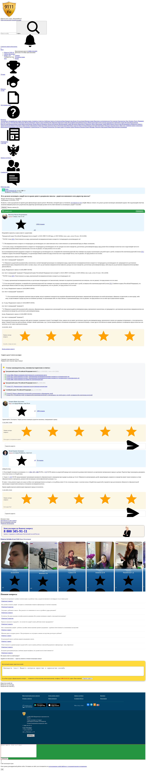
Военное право (89, 121)
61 (11, 683)
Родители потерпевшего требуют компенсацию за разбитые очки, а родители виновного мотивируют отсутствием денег (34, 599)
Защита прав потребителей (44, 122)
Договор (131, 121)
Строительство (35, 127)
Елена (6, 189)
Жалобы (15, 122)
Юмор (110, 127)
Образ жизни (26, 125)
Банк (63, 121)
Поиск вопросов (52, 698)
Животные (21, 122)
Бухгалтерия (81, 121)
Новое (7, 55)
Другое (8, 122)
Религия (107, 125)
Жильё (27, 122)
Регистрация (27, 539)
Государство (114, 121)
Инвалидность (83, 122)
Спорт (21, 127)
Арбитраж (47, 121)
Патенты (50, 125)
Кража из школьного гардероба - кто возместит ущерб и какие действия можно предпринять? (27, 622)
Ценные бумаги (85, 127)
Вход (2, 49)
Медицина (75, 124)
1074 (13, 239)
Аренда (52, 121)
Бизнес (75, 121)
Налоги (112, 124)
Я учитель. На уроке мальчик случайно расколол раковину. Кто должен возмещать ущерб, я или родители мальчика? (33, 616)
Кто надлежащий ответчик (8, 522)
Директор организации (7, 523)
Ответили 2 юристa (7, 601)
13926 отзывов (39, 227)
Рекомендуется (139, 211)
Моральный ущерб (101, 124)
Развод (103, 125)
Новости (13, 125)
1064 (30, 472)
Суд (40, 127)
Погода (55, 125)
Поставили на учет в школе (8, 520)
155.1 (142, 251)
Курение (56, 124)
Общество (41, 125)
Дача (127, 121)
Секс (124, 125)
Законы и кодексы (78, 695)
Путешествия (97, 125)
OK (2, 769)
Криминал (45, 124)
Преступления (82, 125)
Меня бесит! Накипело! (85, 124)
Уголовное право (69, 127)
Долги (136, 121)
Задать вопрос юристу (8, 349)
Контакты (102, 695)
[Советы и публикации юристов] (9, 17)
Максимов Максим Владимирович (17, 214)
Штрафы (92, 127)
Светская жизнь (114, 125)
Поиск (21, 539)
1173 (10, 477)
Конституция (5, 124)
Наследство (118, 124)
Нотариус (19, 125)
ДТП (11, 122)
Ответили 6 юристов (7, 607)
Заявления (55, 122)
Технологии (51, 127)
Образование (34, 125)
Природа (90, 125)
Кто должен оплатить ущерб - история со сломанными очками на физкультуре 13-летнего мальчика (29, 604)
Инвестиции (91, 122)
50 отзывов (38, 460)
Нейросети (134, 124)
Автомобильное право (15, 121)
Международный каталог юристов (31, 695)
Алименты (35, 121)
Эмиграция (104, 127)
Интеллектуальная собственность (105, 122)
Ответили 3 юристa (7, 624)
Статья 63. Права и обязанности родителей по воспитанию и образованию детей (29, 393)
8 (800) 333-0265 (32, 51)
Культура (50, 124)
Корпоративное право (15, 124)
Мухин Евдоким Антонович (16, 451)
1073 (13, 276)
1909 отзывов (39, 411)
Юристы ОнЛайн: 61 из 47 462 (10, 539)
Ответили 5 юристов (7, 618)
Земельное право (63, 122)
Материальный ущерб (65, 124)
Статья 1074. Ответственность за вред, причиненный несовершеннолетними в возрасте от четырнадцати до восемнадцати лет (42, 378)
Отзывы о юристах (27, 698)
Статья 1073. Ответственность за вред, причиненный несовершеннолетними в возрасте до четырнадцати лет (37, 376)
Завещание (32, 122)
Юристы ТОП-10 (9, 52)
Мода (93, 124)
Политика (61, 125)
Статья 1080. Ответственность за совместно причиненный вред (24, 379)
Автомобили (4, 121)
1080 (37, 472)
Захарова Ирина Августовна (16, 401)
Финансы (77, 127)
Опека (46, 125)
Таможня (45, 127)
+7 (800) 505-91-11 (27, 725)
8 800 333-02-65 (64, 678)
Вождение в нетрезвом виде (102, 121)
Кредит (39, 124)
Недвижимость (126, 124)
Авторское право (27, 121)
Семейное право (130, 125)
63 (46, 472)
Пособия (66, 125)
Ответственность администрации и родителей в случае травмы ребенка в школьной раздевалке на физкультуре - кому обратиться (37, 644)
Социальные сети (13, 127)
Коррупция (25, 124)
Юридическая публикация (119, 127)
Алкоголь (41, 121)
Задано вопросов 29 (10, 190)
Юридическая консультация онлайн (11, 20)
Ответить (4, 207)
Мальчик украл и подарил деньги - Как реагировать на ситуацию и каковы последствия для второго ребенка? (31, 633)
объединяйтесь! (17, 18)
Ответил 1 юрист (6, 630)
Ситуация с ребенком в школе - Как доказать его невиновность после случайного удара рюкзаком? (28, 610)
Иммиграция (75, 122)
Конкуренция (134, 122)
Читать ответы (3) (13, 207)
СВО (121, 125)
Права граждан (73, 125)
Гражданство (121, 121)
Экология (98, 127)
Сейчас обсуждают (9, 54)
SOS (5, 58)
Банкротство (69, 121)
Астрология (58, 121)
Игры (69, 122)
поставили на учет (76, 203)
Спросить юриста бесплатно (9, 46)
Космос (30, 124)
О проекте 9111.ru (78, 698)
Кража (35, 124)
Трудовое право (59, 127)
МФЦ (108, 124)
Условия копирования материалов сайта (37, 723)
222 (13, 684)
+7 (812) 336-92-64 (27, 730)
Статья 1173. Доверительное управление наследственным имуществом (26, 386)
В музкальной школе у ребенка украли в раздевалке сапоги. (17, 639)
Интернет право (120, 122)
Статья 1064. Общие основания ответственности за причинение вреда (26, 375)
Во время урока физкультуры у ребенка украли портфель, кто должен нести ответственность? (27, 650)
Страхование (27, 127)
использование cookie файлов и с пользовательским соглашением (68, 766)
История (127, 122)
